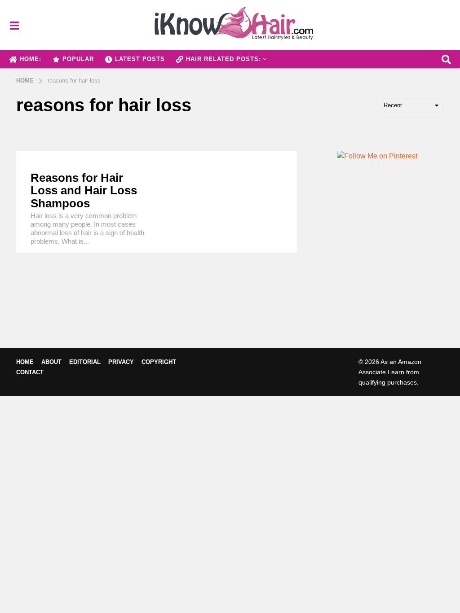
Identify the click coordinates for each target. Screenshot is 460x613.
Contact (30, 372)
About (51, 362)
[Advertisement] (377, 270)
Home (25, 362)
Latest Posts (140, 59)
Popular (78, 59)
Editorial (85, 362)
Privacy (121, 362)
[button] (14, 25)
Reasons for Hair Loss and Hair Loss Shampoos (84, 190)
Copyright (159, 362)
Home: (30, 59)
